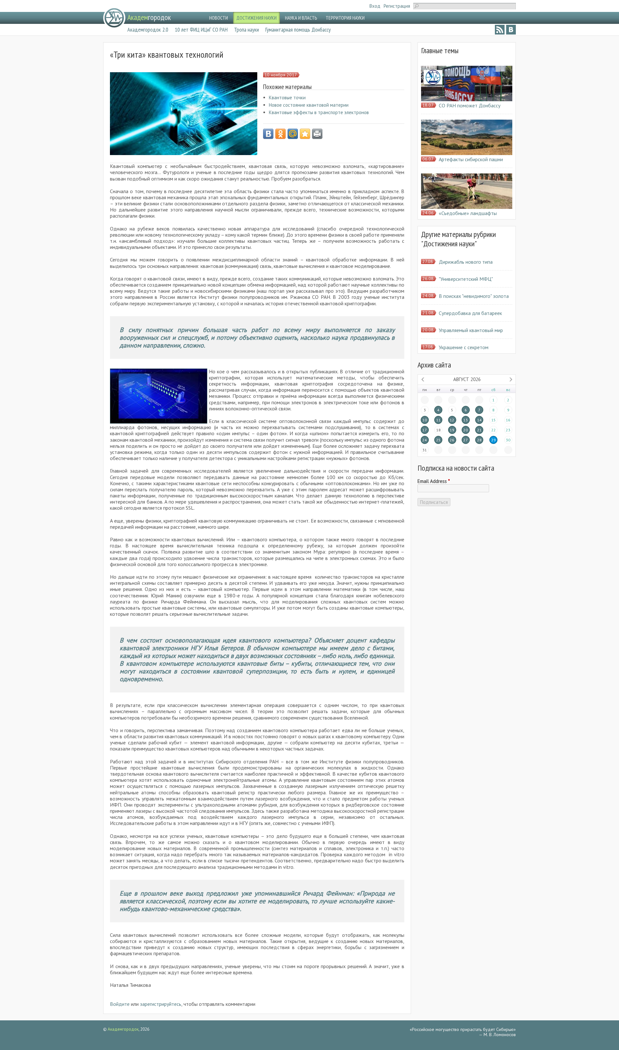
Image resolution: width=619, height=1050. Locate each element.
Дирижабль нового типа (466, 262)
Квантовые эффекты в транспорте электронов (319, 112)
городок (149, 17)
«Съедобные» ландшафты (468, 213)
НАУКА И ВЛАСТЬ (301, 18)
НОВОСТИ (218, 18)
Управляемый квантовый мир (471, 330)
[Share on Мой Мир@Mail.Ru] (293, 134)
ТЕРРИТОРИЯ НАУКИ (345, 18)
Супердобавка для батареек (470, 313)
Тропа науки (246, 29)
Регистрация (397, 6)
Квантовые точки (287, 97)
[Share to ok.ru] (280, 134)
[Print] (317, 134)
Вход (374, 6)
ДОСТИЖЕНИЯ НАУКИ (256, 18)
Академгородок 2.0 (147, 29)
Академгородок (123, 1029)
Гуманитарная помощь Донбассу (298, 29)
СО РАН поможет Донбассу (469, 105)
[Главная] (114, 18)
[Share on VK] (268, 134)
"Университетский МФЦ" (466, 279)
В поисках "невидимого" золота (474, 296)
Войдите (120, 1004)
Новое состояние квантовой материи (309, 105)
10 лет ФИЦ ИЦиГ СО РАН (201, 29)
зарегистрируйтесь (160, 1004)
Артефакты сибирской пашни (471, 159)
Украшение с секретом (463, 347)
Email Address (434, 481)
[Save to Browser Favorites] (305, 134)
